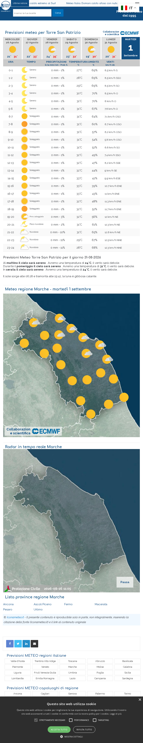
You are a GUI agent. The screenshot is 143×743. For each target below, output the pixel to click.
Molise (100, 666)
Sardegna (127, 678)
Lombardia (18, 678)
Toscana (72, 661)
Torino (127, 693)
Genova (72, 693)
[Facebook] (10, 643)
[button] (71, 737)
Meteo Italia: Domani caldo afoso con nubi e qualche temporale (80, 3)
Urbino (38, 609)
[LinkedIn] (26, 643)
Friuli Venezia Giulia (45, 672)
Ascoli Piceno (43, 604)
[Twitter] (18, 643)
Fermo (68, 604)
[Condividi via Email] (34, 643)
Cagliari (45, 693)
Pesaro (7, 609)
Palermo (100, 693)
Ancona (8, 604)
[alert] (71, 720)
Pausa (124, 582)
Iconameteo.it (15, 617)
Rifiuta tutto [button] (84, 729)
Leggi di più (116, 713)
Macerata (101, 604)
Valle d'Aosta (18, 661)
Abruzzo (100, 661)
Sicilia (127, 672)
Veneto (45, 666)
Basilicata (127, 661)
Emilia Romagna (45, 678)
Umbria (72, 672)
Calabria (127, 666)
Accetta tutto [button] (59, 729)
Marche (72, 666)
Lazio (72, 678)
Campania (100, 678)
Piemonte (17, 666)
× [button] (139, 699)
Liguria (17, 672)
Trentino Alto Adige (45, 661)
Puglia (100, 672)
